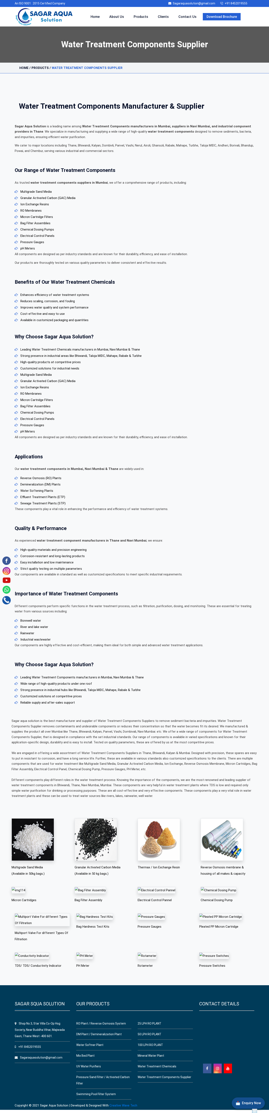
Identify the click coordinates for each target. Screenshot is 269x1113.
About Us (116, 17)
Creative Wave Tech (123, 1105)
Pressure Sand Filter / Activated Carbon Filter (103, 1080)
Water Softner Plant (89, 1045)
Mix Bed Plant (85, 1055)
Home (95, 17)
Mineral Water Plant (151, 1055)
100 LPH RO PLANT (150, 1045)
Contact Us (187, 17)
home (24, 68)
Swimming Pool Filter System (96, 1094)
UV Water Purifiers (88, 1066)
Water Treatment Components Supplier (164, 1077)
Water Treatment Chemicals (157, 1066)
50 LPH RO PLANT (149, 1034)
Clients (163, 17)
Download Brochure (222, 17)
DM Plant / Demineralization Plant (99, 1034)
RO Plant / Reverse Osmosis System (101, 1023)
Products (141, 17)
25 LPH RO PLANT (149, 1023)
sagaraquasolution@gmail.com (194, 3)
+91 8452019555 (236, 3)
